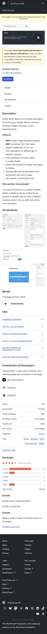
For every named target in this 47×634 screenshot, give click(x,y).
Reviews (8, 94)
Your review (7, 489)
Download (8, 79)
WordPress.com (10, 580)
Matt (5, 584)
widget (41, 444)
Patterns (28, 553)
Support (5, 564)
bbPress (7, 588)
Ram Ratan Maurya (13, 73)
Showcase (29, 541)
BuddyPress (8, 592)
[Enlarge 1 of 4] (19, 217)
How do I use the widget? (13, 327)
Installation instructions (12, 319)
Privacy (5, 553)
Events (27, 564)
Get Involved (30, 560)
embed (26, 439)
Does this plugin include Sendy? (15, 357)
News (4, 545)
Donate (29, 569)
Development (10, 99)
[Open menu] (43, 3)
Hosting (5, 549)
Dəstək (8, 106)
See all (42, 489)
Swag (28, 573)
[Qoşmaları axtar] (26, 26)
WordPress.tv (9, 573)
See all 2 (41, 434)
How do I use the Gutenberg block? (17, 341)
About (4, 541)
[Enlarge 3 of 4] (19, 252)
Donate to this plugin (11, 527)
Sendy (13, 122)
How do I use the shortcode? (14, 334)
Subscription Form (31, 444)
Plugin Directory (8, 10)
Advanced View (9, 450)
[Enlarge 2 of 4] (41, 217)
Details (7, 88)
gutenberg (34, 439)
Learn (4, 560)
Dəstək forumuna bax (11, 506)
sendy (42, 439)
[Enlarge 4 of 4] (41, 266)
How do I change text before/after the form (11, 348)
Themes (28, 545)
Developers (7, 569)
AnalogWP (11, 395)
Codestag (11, 387)
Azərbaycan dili (14, 603)
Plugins (27, 549)
